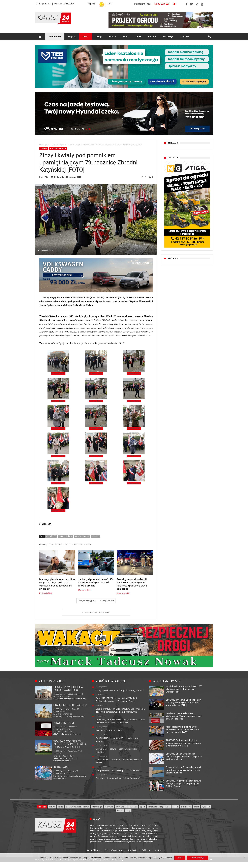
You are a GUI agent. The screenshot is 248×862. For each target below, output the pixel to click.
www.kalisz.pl (79, 716)
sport (142, 806)
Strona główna (45, 145)
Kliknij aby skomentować (96, 612)
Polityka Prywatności (114, 850)
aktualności (51, 536)
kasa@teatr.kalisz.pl (62, 699)
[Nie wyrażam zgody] (244, 857)
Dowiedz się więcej (197, 858)
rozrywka (109, 806)
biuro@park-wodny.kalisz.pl (65, 776)
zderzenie (132, 806)
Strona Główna (93, 850)
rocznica (95, 536)
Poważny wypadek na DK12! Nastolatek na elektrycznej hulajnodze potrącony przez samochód (132, 584)
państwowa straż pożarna (77, 806)
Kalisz (69, 145)
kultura (69, 536)
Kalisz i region (59, 145)
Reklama (146, 850)
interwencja (97, 806)
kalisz (61, 536)
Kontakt (158, 850)
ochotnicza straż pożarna (159, 806)
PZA (46, 177)
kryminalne (121, 806)
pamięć (86, 536)
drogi (128, 810)
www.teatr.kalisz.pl (79, 699)
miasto (78, 536)
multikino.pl (58, 734)
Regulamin (132, 850)
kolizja (175, 806)
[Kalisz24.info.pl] (53, 11)
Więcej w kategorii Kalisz (77, 544)
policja (60, 806)
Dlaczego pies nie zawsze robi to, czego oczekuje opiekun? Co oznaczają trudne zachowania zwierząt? (57, 584)
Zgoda (179, 858)
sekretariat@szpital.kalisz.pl (65, 758)
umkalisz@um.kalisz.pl (63, 716)
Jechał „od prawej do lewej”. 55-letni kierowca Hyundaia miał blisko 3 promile (95, 582)
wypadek (206, 806)
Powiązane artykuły (50, 544)
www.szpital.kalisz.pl (62, 761)
